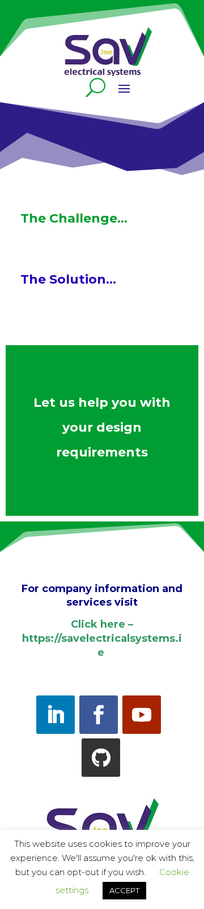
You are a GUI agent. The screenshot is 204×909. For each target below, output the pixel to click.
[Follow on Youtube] (141, 714)
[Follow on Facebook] (98, 714)
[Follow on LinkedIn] (55, 714)
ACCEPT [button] (124, 890)
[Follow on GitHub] (101, 757)
